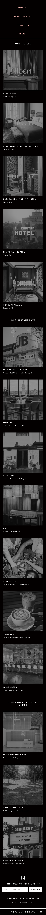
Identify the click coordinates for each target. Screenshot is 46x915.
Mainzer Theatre (13, 860)
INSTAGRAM (11, 884)
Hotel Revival (12, 305)
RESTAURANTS (22, 16)
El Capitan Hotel (13, 252)
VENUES (22, 25)
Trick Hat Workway (14, 754)
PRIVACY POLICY (31, 899)
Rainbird (8, 475)
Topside (7, 422)
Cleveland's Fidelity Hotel (19, 199)
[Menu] (41, 912)
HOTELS (22, 7)
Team (22, 34)
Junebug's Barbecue (15, 370)
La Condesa (10, 687)
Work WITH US (14, 899)
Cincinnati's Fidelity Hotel (19, 146)
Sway (6, 528)
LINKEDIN (35, 884)
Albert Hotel (11, 93)
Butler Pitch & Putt (15, 807)
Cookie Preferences (22, 903)
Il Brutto (8, 581)
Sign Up (35, 889)
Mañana (8, 634)
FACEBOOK (24, 884)
